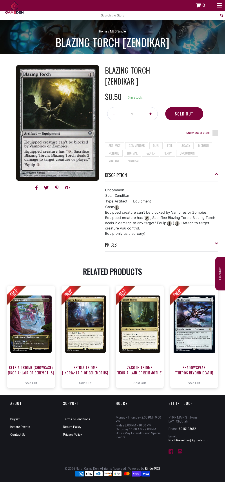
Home (103, 31)
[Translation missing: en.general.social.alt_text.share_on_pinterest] (57, 187)
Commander (137, 145)
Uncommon (187, 153)
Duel (156, 145)
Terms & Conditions (76, 419)
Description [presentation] (116, 175)
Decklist (220, 273)
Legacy (185, 145)
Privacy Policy (72, 434)
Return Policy (72, 427)
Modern (203, 145)
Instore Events (20, 427)
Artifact (115, 145)
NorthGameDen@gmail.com (188, 440)
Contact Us (17, 434)
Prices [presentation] (111, 244)
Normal (132, 153)
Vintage (114, 160)
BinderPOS (152, 468)
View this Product (33, 337)
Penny (167, 153)
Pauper (150, 153)
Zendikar (133, 160)
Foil (169, 145)
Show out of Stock (198, 133)
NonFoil (114, 153)
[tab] (161, 177)
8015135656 (187, 429)
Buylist (15, 419)
